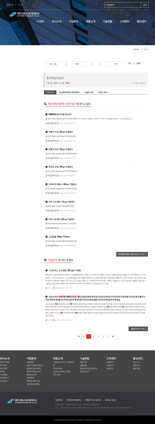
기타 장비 (57, 375)
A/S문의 (109, 368)
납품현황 (83, 365)
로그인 (20, 5)
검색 (145, 5)
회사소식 (136, 362)
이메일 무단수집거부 (93, 400)
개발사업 (83, 362)
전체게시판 (50, 92)
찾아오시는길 (110, 400)
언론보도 (136, 365)
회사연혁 (3, 368)
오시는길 (3, 381)
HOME (40, 21)
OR (129, 63)
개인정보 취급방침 (73, 400)
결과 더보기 (132, 254)
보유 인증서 (84, 371)
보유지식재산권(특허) (88, 368)
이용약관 (58, 400)
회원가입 (9, 5)
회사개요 (3, 365)
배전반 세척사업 (33, 381)
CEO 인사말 (4, 362)
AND (139, 63)
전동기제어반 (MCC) (35, 365)
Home (136, 49)
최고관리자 (51, 123)
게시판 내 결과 (69, 103)
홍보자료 (136, 368)
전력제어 (30, 378)
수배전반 (30, 362)
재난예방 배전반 (33, 384)
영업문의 (110, 362)
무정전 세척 (57, 368)
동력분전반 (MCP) (34, 368)
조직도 (2, 371)
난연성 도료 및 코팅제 (61, 371)
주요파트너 (4, 378)
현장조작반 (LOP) (34, 371)
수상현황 (3, 375)
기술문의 (110, 365)
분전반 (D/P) (32, 375)
